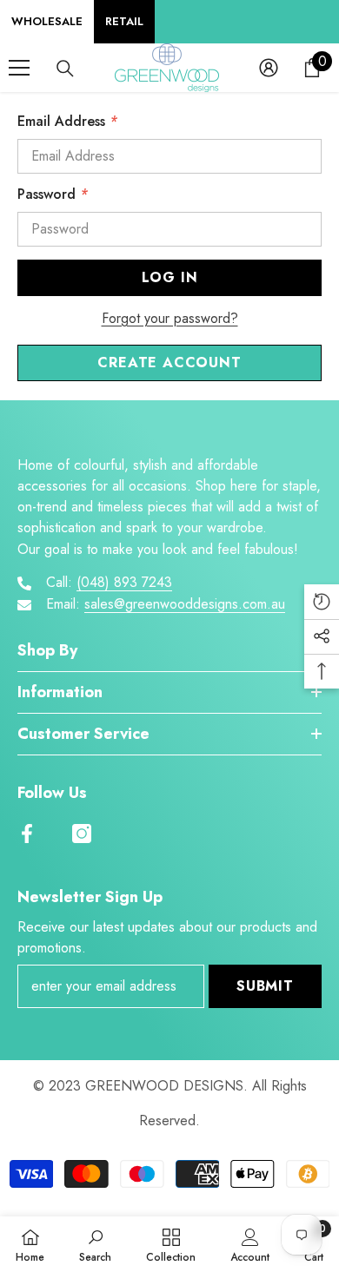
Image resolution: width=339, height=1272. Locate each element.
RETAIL (124, 21)
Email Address (67, 121)
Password (52, 194)
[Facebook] (27, 833)
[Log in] (268, 67)
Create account (169, 362)
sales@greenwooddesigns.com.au (184, 604)
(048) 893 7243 (124, 582)
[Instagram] (82, 833)
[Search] (65, 68)
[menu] (19, 67)
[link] (95, 1244)
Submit (265, 986)
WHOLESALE (47, 21)
